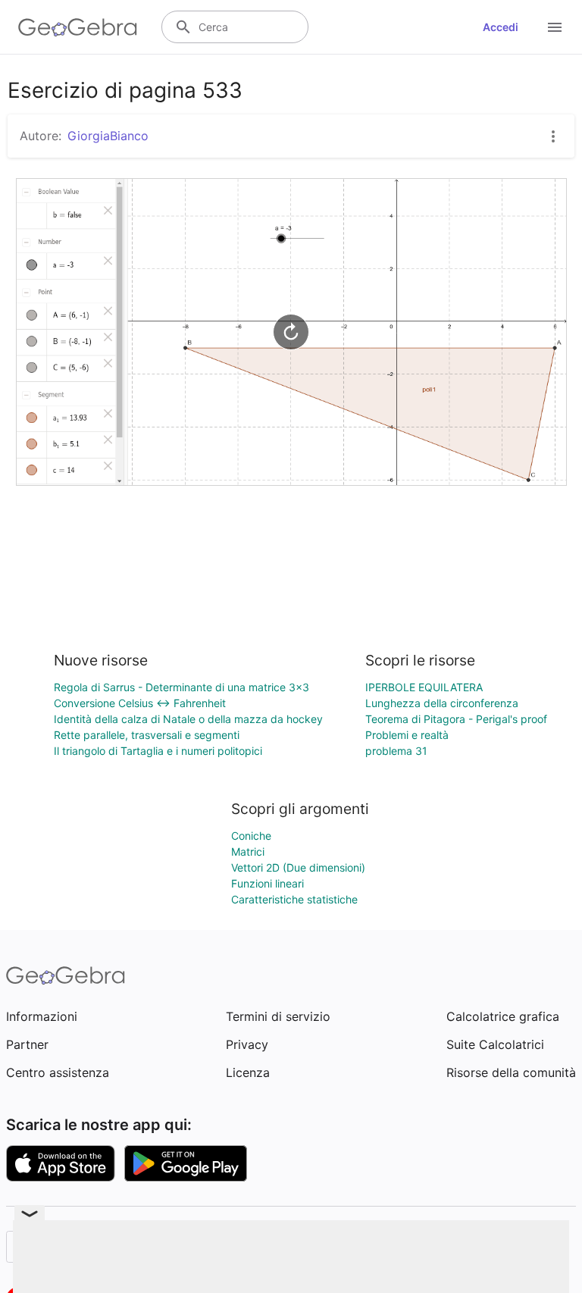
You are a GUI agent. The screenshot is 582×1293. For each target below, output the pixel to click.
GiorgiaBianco (108, 135)
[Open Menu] (555, 27)
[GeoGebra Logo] (77, 27)
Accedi (500, 26)
